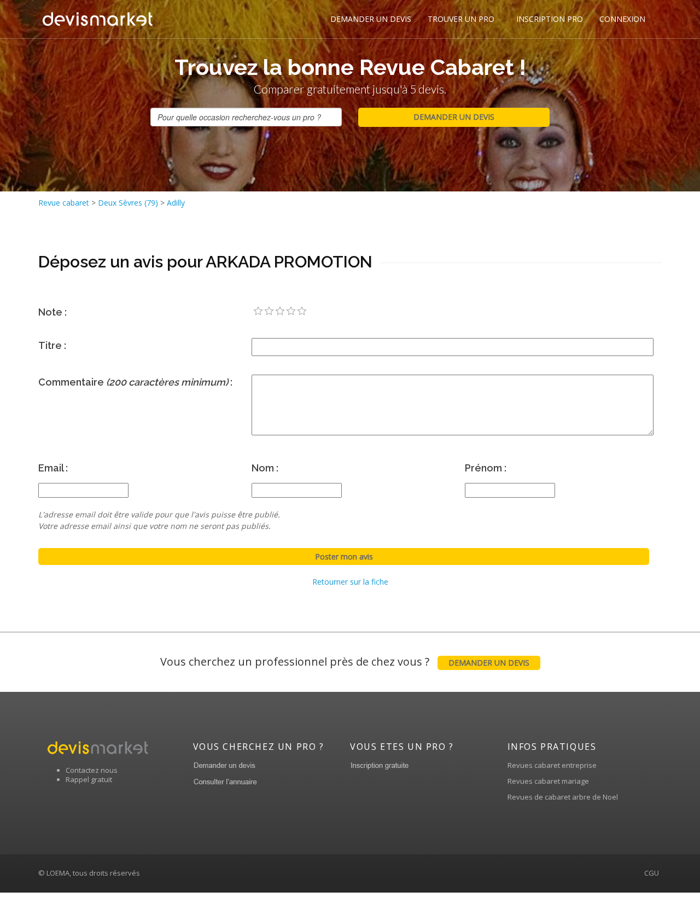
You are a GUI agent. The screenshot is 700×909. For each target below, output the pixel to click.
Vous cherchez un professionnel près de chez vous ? (344, 661)
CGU (651, 873)
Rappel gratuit (89, 779)
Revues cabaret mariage (548, 781)
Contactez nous (92, 770)
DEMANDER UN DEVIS (370, 19)
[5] (302, 311)
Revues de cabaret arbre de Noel (563, 797)
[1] (258, 311)
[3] (280, 311)
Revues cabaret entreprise (552, 765)
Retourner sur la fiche (350, 581)
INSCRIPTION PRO (549, 19)
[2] (269, 311)
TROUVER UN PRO (461, 19)
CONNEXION (622, 19)
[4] (291, 311)
